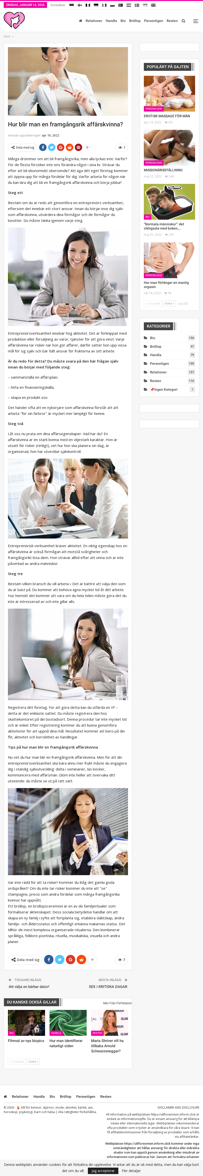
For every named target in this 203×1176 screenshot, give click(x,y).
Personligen (153, 21)
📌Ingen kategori (164, 389)
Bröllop (135, 21)
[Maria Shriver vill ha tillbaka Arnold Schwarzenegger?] (109, 1023)
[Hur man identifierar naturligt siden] (68, 1023)
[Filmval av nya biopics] (26, 1023)
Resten (172, 21)
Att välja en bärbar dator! (29, 986)
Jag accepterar (103, 1170)
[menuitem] (71, 4)
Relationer (94, 21)
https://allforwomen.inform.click (173, 1114)
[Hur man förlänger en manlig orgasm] (169, 260)
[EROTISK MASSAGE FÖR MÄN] (169, 94)
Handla (111, 21)
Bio (123, 21)
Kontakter (58, 5)
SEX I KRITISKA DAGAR (108, 986)
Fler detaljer (131, 1171)
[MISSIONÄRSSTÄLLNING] (169, 148)
